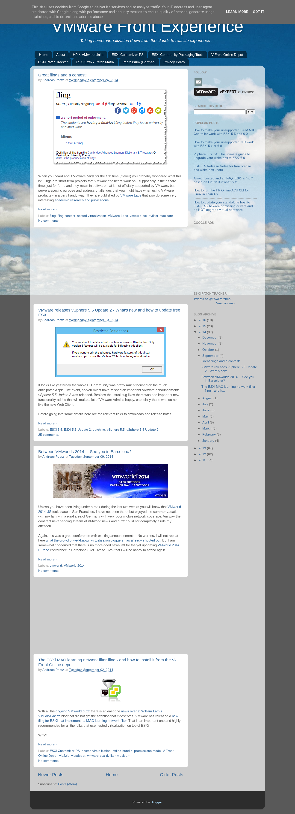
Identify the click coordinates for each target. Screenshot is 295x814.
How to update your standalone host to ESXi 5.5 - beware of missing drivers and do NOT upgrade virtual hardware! (223, 206)
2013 (203, 448)
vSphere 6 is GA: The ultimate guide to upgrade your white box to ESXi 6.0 (222, 156)
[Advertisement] (110, 265)
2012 (203, 454)
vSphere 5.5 (116, 429)
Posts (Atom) (67, 784)
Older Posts (171, 774)
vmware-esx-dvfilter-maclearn (151, 216)
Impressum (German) (139, 62)
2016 (203, 320)
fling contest (66, 216)
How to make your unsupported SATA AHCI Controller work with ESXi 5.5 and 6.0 (225, 132)
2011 (202, 460)
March (207, 428)
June (206, 410)
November (210, 343)
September (210, 355)
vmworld (56, 565)
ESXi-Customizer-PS (128, 55)
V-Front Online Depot (227, 55)
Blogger (156, 802)
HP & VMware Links (88, 55)
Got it (259, 12)
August (207, 398)
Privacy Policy (174, 62)
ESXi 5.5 (56, 429)
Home (43, 55)
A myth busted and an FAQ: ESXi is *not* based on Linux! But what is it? (223, 180)
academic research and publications (82, 200)
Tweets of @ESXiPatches (212, 299)
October (208, 349)
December (210, 337)
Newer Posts (50, 774)
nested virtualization (91, 216)
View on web (225, 303)
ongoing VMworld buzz (73, 711)
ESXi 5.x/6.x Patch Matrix (95, 62)
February (209, 434)
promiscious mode (147, 751)
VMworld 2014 (74, 565)
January (208, 440)
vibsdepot (78, 755)
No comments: (48, 220)
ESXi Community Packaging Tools (177, 55)
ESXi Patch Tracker (53, 62)
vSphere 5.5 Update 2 (143, 429)
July (205, 404)
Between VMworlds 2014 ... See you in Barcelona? (85, 451)
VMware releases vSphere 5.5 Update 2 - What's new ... (229, 368)
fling (53, 216)
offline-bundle (122, 751)
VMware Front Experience (147, 26)
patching (99, 429)
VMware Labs (130, 195)
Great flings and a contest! (62, 75)
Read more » (47, 209)
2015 (203, 326)
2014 (203, 332)
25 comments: (48, 434)
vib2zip (64, 755)
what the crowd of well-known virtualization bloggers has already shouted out (103, 540)
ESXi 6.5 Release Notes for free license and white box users (222, 168)
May (205, 416)
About (60, 55)
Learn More (237, 12)
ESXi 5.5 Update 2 (77, 429)
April (206, 422)
